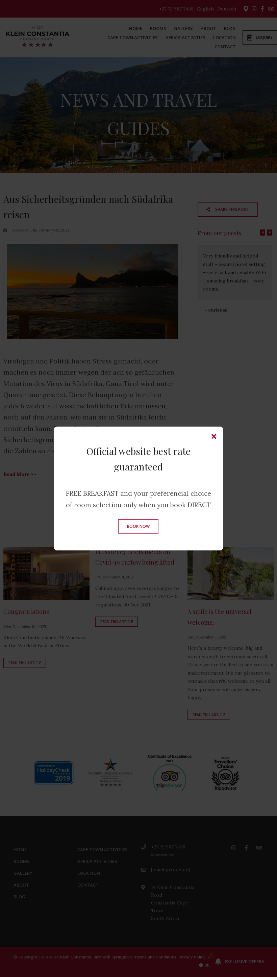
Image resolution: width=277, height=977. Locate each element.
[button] (214, 437)
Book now (138, 526)
